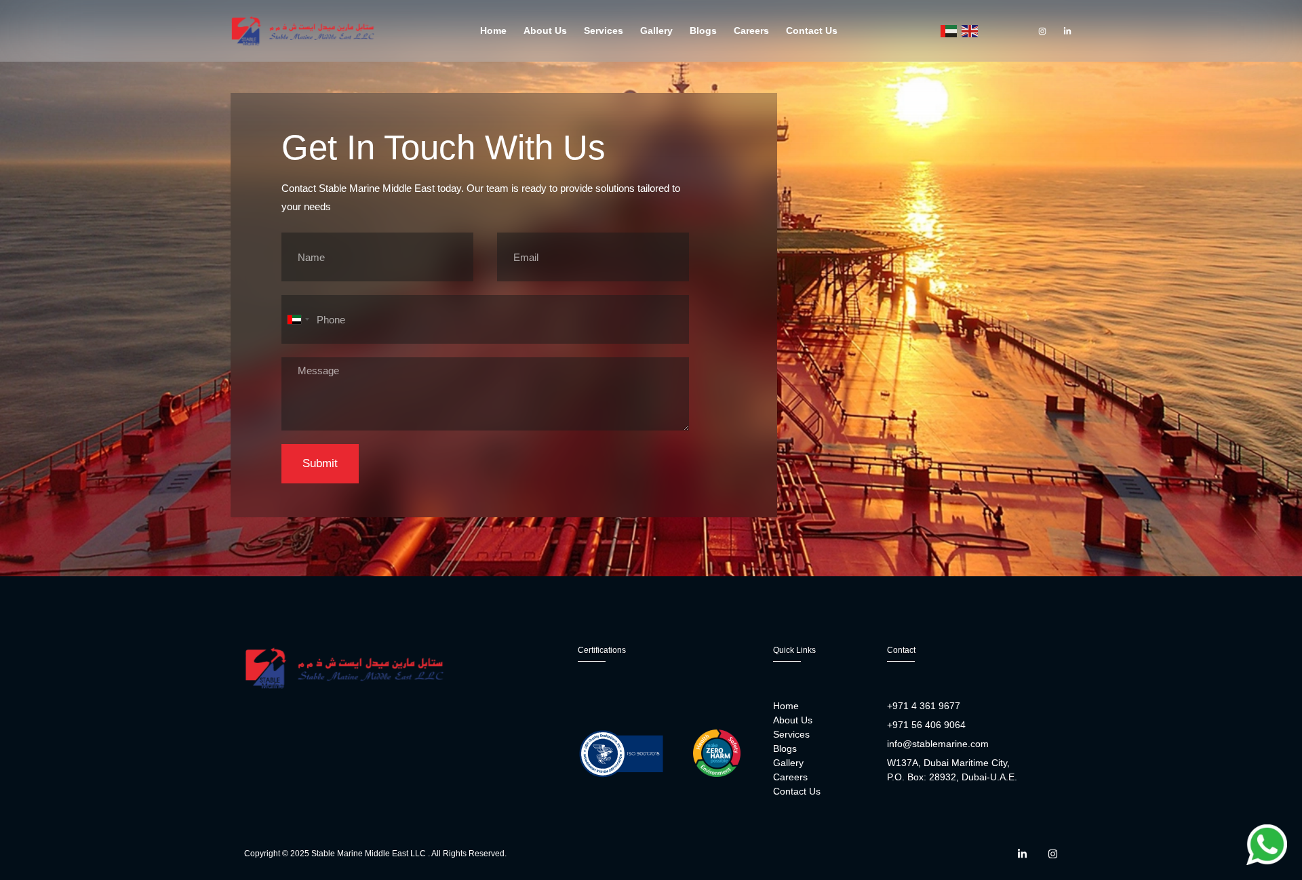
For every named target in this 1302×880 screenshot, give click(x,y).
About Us (545, 30)
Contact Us (811, 30)
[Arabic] (949, 30)
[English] (970, 30)
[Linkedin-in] (1067, 31)
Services (603, 30)
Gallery (656, 30)
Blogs (703, 30)
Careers (751, 30)
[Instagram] (1042, 31)
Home (493, 30)
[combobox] (297, 319)
